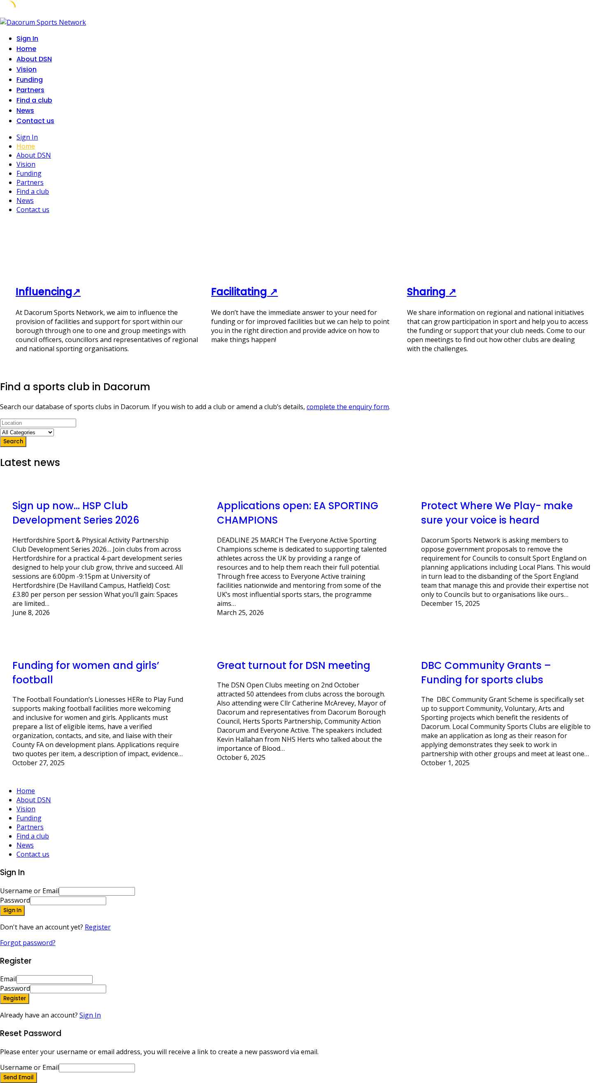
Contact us (35, 121)
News (25, 110)
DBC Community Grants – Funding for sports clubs (486, 673)
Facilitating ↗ (244, 291)
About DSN (34, 59)
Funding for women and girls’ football (85, 673)
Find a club (34, 100)
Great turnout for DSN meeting (293, 665)
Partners (30, 90)
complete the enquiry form (348, 406)
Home (26, 49)
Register (98, 927)
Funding (29, 79)
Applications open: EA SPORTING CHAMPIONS (297, 513)
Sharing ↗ (431, 291)
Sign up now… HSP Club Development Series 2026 (75, 513)
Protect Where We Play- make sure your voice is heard (497, 513)
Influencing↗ (48, 291)
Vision (26, 69)
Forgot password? (28, 942)
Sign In (90, 1015)
